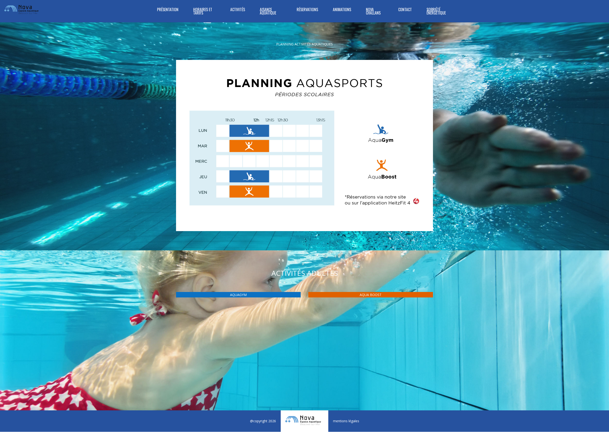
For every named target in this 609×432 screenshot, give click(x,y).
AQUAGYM (238, 294)
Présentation (167, 10)
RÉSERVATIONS (307, 10)
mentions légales (346, 421)
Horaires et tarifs (202, 12)
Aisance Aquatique (268, 12)
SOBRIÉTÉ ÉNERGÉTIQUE (436, 12)
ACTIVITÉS (237, 10)
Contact (405, 10)
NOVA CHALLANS (373, 12)
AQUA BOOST (371, 294)
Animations (342, 10)
